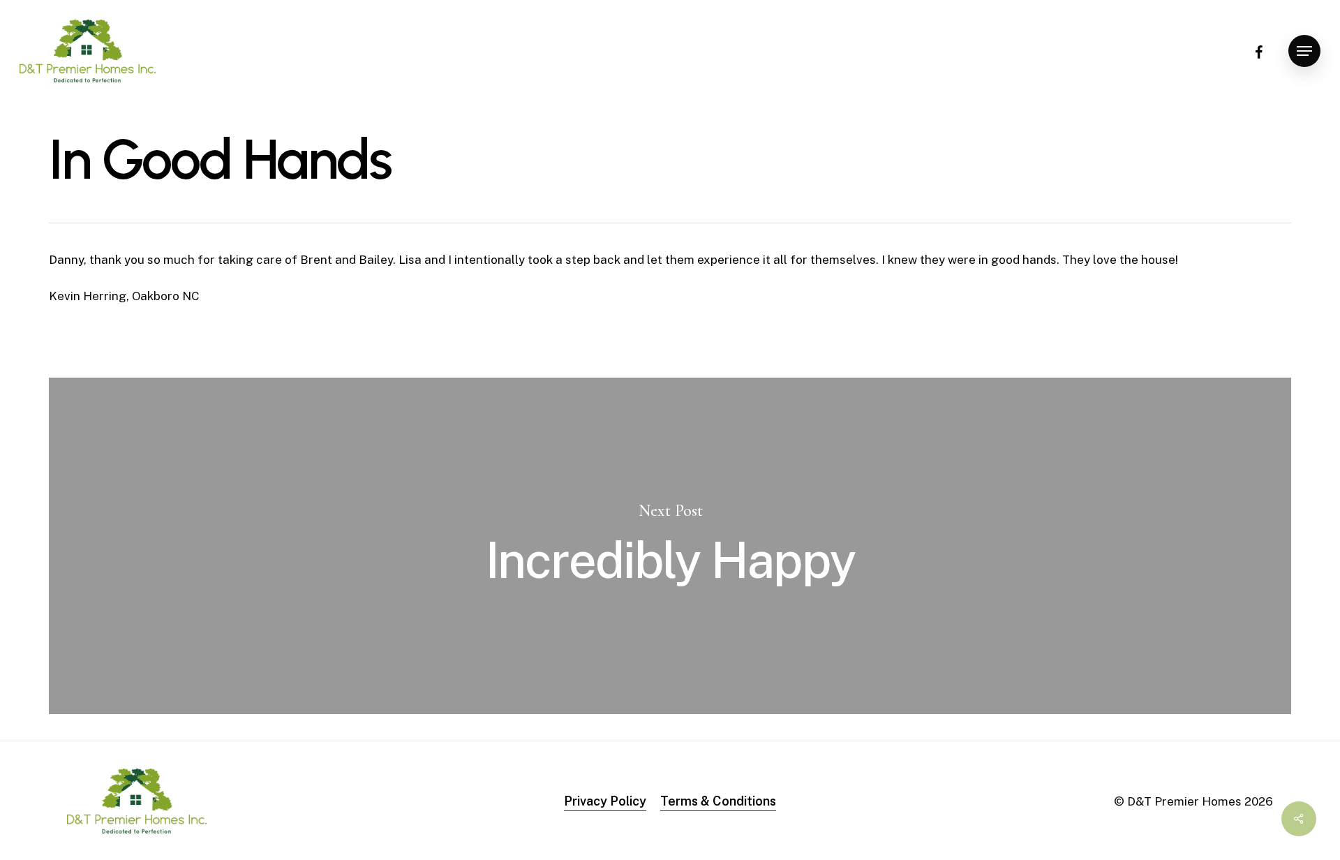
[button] (1304, 51)
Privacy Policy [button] (605, 801)
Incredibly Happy (670, 546)
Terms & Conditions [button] (718, 801)
